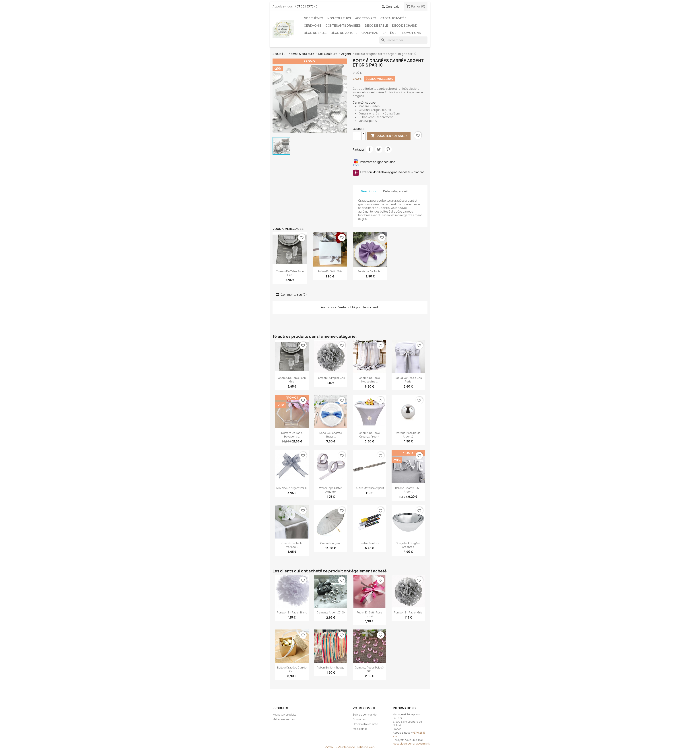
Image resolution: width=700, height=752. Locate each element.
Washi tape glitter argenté (330, 489)
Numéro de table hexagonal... (292, 434)
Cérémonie (312, 26)
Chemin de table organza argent (369, 434)
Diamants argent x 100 (331, 612)
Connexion (360, 719)
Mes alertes (360, 728)
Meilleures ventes (284, 719)
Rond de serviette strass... (330, 434)
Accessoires (365, 18)
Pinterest (388, 149)
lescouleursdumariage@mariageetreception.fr (422, 743)
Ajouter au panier (389, 135)
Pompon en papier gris (330, 378)
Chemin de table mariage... (291, 545)
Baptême (389, 33)
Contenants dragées (343, 26)
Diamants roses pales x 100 (369, 669)
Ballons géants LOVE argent (408, 489)
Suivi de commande (365, 714)
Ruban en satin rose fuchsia (369, 614)
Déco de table (376, 26)
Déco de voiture (344, 33)
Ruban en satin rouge (330, 667)
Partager (369, 149)
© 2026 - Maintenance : (341, 747)
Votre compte (364, 708)
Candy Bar (369, 33)
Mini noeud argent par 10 (292, 488)
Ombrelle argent (330, 543)
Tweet (378, 149)
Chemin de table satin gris (290, 273)
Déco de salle (315, 33)
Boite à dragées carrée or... (292, 669)
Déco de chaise (404, 26)
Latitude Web (366, 747)
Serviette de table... (370, 271)
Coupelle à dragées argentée (408, 545)
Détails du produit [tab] (395, 191)
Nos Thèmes (313, 18)
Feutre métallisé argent (369, 488)
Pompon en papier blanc (292, 612)
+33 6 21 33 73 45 (306, 6)
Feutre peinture (369, 543)
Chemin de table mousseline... (369, 379)
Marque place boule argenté (408, 434)
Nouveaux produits (284, 714)
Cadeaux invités (393, 18)
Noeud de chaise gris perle (408, 379)
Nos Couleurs (339, 18)
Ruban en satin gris (330, 271)
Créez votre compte (365, 724)
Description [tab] (369, 191)
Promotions (410, 33)
